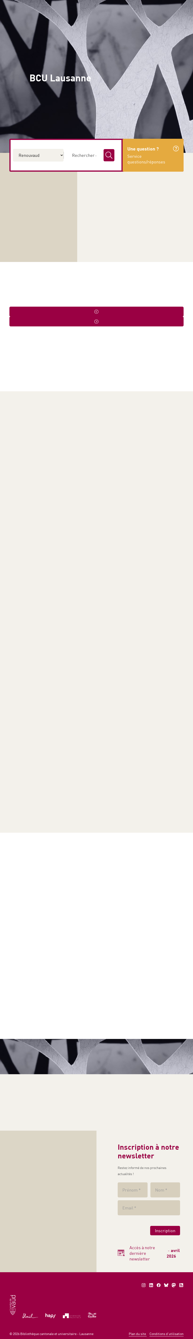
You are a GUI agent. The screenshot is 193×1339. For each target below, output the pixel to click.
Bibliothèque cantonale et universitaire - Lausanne (56, 1334)
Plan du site (138, 1334)
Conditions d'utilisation (166, 1334)
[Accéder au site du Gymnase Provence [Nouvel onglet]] (72, 1315)
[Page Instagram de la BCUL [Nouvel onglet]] (143, 1285)
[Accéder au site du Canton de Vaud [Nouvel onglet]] (12, 1305)
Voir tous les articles (54, 851)
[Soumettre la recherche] (109, 155)
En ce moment (101, 980)
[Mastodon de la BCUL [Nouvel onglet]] (173, 1285)
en (176, 4)
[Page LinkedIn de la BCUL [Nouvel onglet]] (151, 1285)
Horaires (164, 116)
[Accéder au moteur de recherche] (78, 5)
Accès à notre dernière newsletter (154, 1253)
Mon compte (129, 4)
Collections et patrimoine (136, 49)
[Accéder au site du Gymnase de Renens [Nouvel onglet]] (92, 1315)
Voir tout (22, 302)
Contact (157, 4)
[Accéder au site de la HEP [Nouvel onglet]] (50, 1315)
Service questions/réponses (41, 209)
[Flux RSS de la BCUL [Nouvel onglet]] (181, 1285)
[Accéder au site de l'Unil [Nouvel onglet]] (30, 1315)
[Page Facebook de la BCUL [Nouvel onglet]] (158, 1285)
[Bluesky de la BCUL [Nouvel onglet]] (166, 1285)
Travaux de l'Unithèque (33, 246)
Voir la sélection (27, 1107)
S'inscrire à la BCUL (35, 190)
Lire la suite (162, 509)
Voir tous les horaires (127, 216)
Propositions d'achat (34, 227)
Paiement (99, 4)
